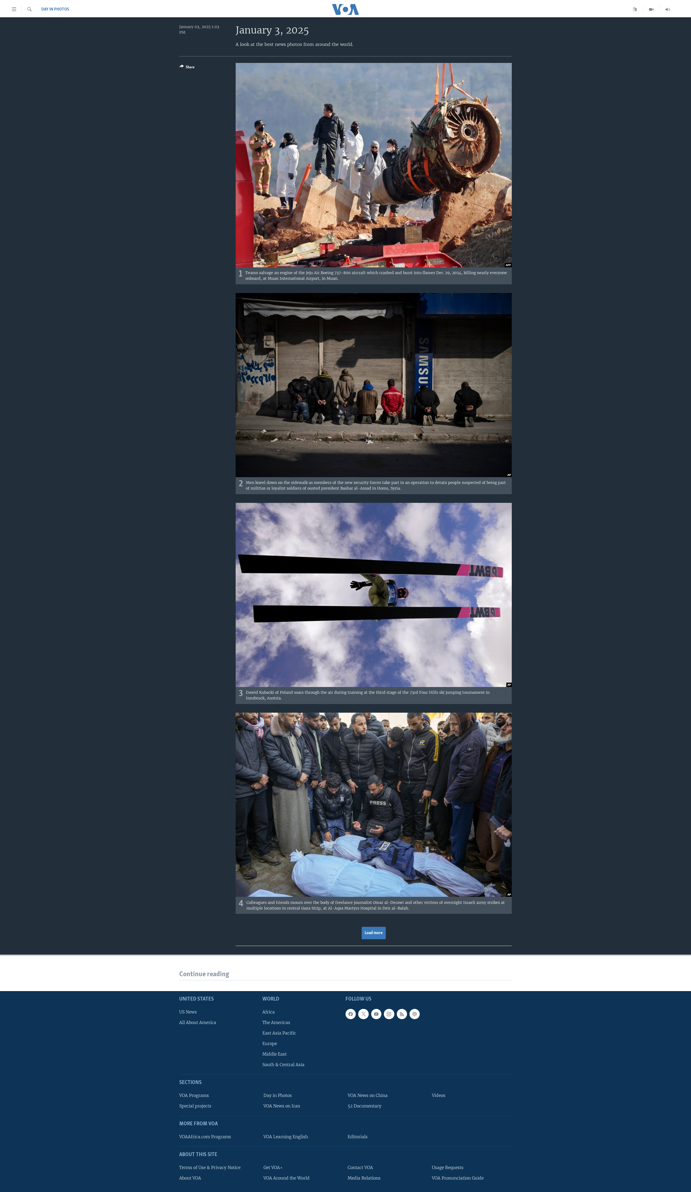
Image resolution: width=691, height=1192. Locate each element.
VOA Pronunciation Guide (458, 1178)
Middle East (274, 1054)
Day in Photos (55, 9)
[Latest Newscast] (668, 9)
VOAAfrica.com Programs (205, 1136)
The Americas (276, 1022)
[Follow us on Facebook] (351, 1014)
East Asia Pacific (279, 1033)
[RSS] (402, 1014)
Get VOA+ (273, 1167)
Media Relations (364, 1178)
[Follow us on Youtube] (376, 1014)
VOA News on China (368, 1095)
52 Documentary (364, 1106)
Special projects (195, 1106)
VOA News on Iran (281, 1106)
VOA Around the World (286, 1178)
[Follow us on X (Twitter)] (363, 1014)
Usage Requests (447, 1167)
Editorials (358, 1136)
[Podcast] (414, 1014)
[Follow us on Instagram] (389, 1014)
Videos (438, 1095)
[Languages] (635, 9)
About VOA (190, 1178)
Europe (269, 1043)
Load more (374, 933)
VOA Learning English (285, 1136)
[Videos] (651, 9)
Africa (268, 1012)
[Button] (187, 68)
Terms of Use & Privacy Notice (210, 1167)
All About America (197, 1022)
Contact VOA (360, 1167)
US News (188, 1012)
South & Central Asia (283, 1064)
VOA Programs (194, 1095)
